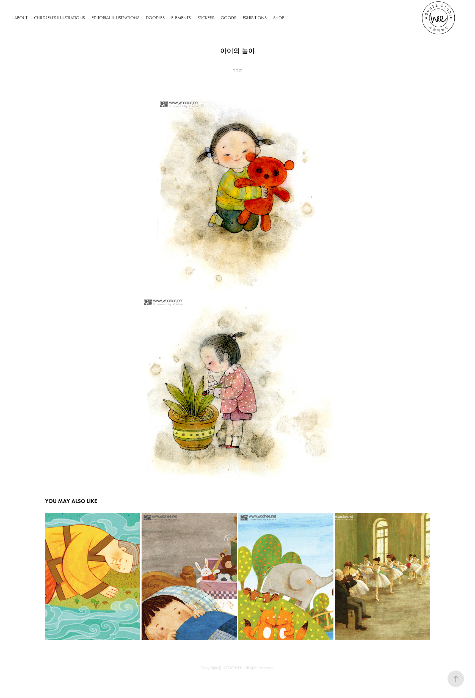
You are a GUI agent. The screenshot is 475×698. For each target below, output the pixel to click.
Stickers (205, 17)
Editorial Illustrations (115, 17)
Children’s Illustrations (59, 17)
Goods (228, 17)
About (20, 17)
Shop (278, 17)
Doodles (155, 17)
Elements (181, 17)
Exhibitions (255, 17)
